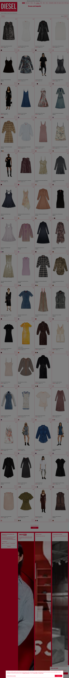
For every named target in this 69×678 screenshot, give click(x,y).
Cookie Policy (41, 673)
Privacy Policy (35, 673)
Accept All (58, 675)
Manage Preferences (26, 673)
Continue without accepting (11, 675)
